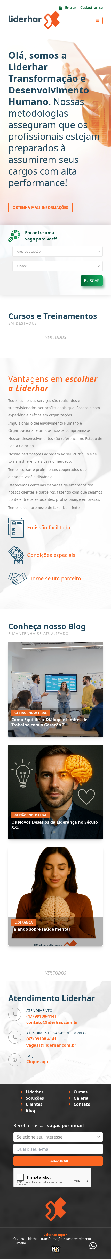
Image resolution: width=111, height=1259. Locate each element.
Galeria (81, 1098)
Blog (30, 1110)
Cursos (80, 1092)
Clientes (33, 1104)
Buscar (92, 280)
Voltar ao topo (54, 1235)
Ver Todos (55, 337)
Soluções (34, 1098)
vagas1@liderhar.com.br (51, 1045)
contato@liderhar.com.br (52, 1022)
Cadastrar (58, 1160)
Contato (81, 1104)
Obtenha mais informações (40, 207)
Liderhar (34, 1092)
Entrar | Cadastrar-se (83, 7)
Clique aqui (38, 1061)
